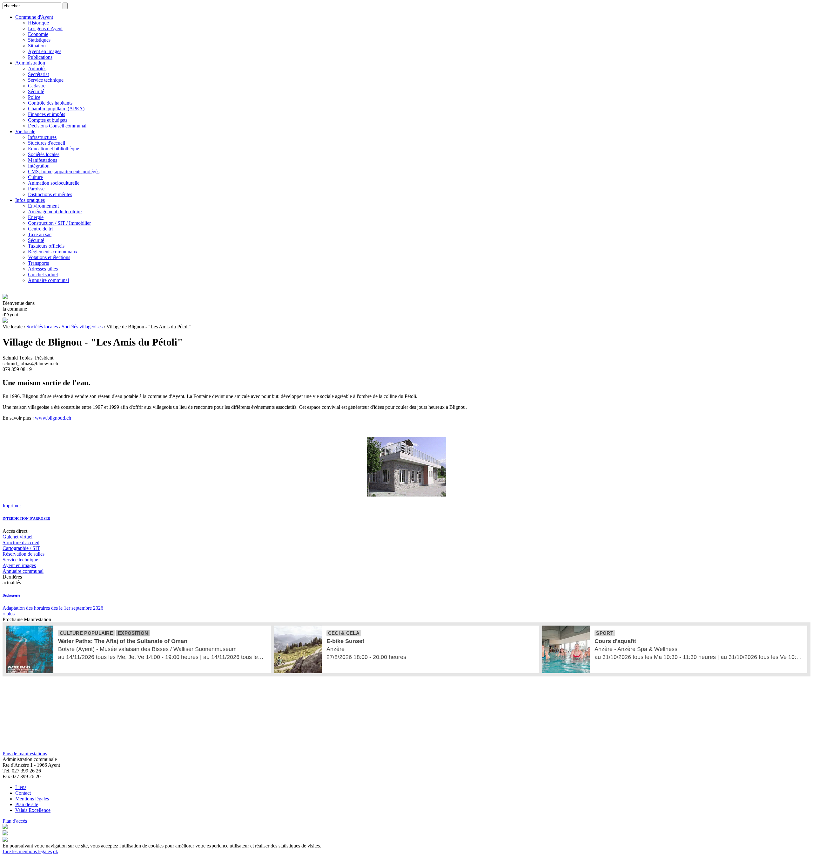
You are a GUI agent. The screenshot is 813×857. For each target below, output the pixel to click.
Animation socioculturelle (53, 183)
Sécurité (36, 91)
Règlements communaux (52, 251)
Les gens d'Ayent (45, 28)
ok (55, 851)
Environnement (43, 206)
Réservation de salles (23, 554)
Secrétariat (38, 74)
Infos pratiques (30, 200)
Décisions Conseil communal (57, 125)
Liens (20, 787)
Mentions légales (32, 798)
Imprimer (12, 505)
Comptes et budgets (47, 120)
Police (34, 97)
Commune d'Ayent (34, 17)
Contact (23, 793)
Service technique (46, 80)
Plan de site (26, 804)
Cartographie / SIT (21, 548)
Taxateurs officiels (46, 246)
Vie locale (25, 131)
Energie (36, 217)
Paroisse (36, 188)
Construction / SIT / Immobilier (59, 223)
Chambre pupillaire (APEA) (56, 108)
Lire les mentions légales (27, 851)
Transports (38, 263)
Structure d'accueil (21, 542)
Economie (38, 34)
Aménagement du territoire (55, 211)
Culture (35, 177)
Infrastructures (42, 137)
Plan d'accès (15, 821)
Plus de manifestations (25, 753)
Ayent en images (44, 51)
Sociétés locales (43, 154)
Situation (37, 45)
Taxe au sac (39, 234)
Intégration (39, 165)
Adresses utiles (43, 268)
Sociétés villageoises (82, 326)
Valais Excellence (32, 810)
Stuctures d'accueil (46, 143)
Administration (30, 62)
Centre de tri (40, 228)
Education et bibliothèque (53, 148)
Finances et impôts (46, 114)
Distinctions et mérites (50, 194)
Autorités (37, 68)
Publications (40, 57)
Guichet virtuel (43, 274)
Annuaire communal (48, 280)
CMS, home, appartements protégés (63, 171)
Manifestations (42, 160)
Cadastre (36, 85)
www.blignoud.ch (53, 418)
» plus (9, 613)
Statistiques (39, 40)
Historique (38, 22)
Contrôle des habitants (50, 103)
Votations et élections (49, 257)
